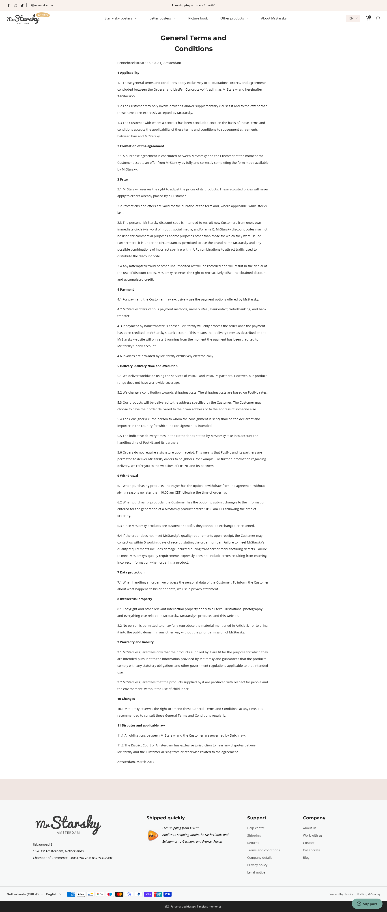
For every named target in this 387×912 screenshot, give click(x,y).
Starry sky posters (118, 18)
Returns (253, 843)
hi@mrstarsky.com (41, 5)
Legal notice (256, 872)
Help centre (256, 828)
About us (309, 828)
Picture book (198, 18)
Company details (259, 857)
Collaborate (311, 850)
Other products (232, 18)
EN (351, 18)
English (51, 894)
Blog (306, 857)
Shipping (254, 835)
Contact (308, 843)
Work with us (312, 835)
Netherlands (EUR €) (23, 894)
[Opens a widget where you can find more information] (367, 904)
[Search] (378, 18)
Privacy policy (257, 865)
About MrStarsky (274, 18)
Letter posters (160, 18)
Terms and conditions (263, 850)
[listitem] (193, 5)
